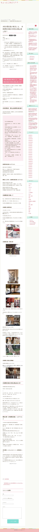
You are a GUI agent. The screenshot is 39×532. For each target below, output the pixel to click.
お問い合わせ (32, 56)
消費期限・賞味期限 (32, 201)
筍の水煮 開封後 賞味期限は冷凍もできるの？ (33, 73)
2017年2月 (30, 156)
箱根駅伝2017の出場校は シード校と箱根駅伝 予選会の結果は (33, 119)
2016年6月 (30, 170)
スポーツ (30, 187)
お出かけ (11, 35)
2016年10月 (31, 163)
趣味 (14, 35)
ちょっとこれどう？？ (9, 2)
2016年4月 (30, 173)
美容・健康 (30, 204)
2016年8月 (30, 166)
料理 (29, 197)
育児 (29, 206)
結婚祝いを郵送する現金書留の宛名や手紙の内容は (33, 85)
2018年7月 (30, 135)
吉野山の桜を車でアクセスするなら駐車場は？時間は (33, 101)
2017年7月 (30, 147)
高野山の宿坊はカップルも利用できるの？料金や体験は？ (33, 93)
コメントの (32, 222)
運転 (29, 211)
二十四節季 (30, 192)
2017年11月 (31, 140)
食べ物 (30, 213)
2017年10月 (31, 142)
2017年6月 (30, 149)
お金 (29, 185)
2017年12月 (31, 138)
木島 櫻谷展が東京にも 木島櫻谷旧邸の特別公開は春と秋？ (33, 40)
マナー (30, 190)
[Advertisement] (19, 12)
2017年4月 (30, 152)
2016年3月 (30, 175)
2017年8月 (30, 145)
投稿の (32, 221)
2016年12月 (31, 159)
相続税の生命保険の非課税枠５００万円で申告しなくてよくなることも (33, 109)
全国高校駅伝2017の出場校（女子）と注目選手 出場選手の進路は (33, 48)
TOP (6, 19)
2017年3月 (30, 154)
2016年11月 (31, 161)
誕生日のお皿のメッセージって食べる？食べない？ (33, 36)
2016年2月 (30, 177)
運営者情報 (32, 59)
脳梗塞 (30, 208)
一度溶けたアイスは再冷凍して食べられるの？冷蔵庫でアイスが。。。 (33, 33)
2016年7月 (30, 168)
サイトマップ (32, 57)
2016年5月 (30, 171)
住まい (30, 194)
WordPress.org (32, 224)
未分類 (30, 199)
